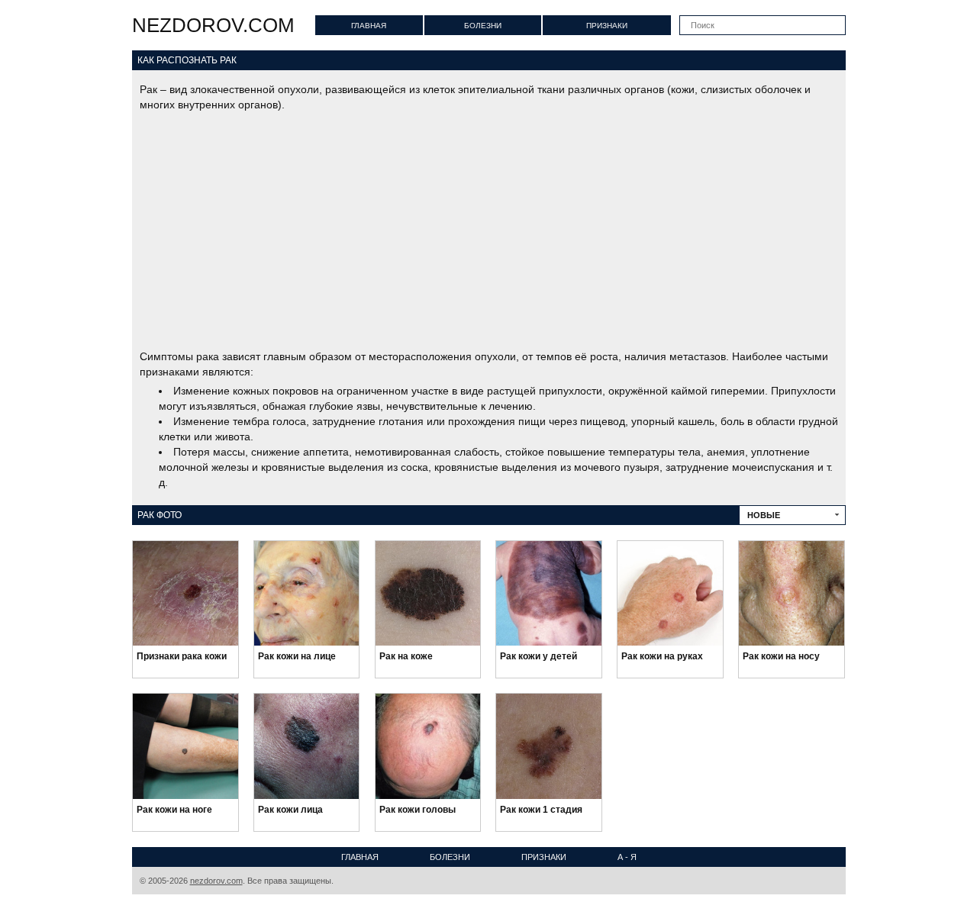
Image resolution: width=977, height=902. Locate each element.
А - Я (627, 857)
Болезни (482, 25)
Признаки (606, 25)
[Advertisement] (489, 230)
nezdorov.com (213, 25)
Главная (368, 25)
